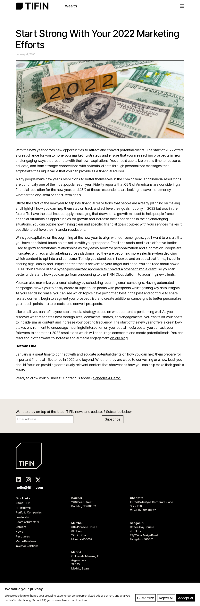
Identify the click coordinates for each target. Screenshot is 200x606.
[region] (100, 594)
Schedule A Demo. (107, 378)
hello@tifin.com (29, 487)
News (19, 531)
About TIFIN (23, 502)
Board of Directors (27, 522)
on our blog (119, 338)
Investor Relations (27, 546)
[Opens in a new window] (18, 480)
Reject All (166, 598)
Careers (21, 526)
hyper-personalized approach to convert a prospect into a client (106, 269)
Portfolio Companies (29, 512)
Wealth (71, 6)
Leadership (23, 517)
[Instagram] (28, 480)
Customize (145, 598)
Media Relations (26, 541)
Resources (23, 536)
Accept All (185, 598)
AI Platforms (23, 507)
